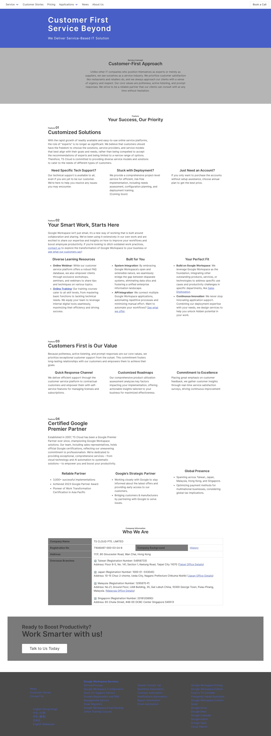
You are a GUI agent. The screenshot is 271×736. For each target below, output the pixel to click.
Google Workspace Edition (207, 689)
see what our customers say (64, 251)
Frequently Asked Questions (207, 696)
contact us (54, 248)
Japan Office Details (200, 575)
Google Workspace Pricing (207, 685)
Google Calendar (201, 715)
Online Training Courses (98, 711)
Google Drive (199, 707)
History (194, 547)
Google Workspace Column (207, 700)
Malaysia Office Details (120, 590)
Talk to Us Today (44, 648)
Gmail (194, 704)
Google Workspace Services (101, 681)
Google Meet (198, 711)
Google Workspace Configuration (103, 689)
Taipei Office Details (191, 564)
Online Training (62, 288)
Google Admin (199, 719)
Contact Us (37, 696)
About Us (98, 4)
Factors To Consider (203, 692)
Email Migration (93, 704)
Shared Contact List (149, 685)
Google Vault (198, 722)
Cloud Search (199, 726)
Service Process (93, 685)
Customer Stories (33, 4)
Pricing (51, 4)
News (85, 4)
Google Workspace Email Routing (103, 707)
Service (10, 4)
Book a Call (259, 4)
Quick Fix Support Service (99, 692)
